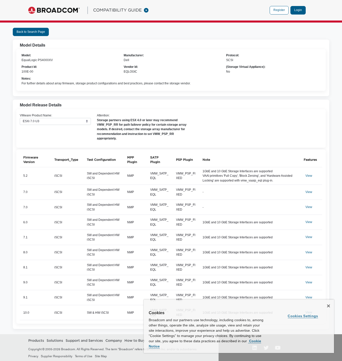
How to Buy (134, 340)
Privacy (33, 356)
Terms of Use (83, 356)
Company (113, 340)
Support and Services (84, 340)
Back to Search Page (31, 32)
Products (36, 340)
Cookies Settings (303, 316)
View (308, 175)
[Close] (328, 305)
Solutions (55, 340)
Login (298, 10)
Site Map (101, 356)
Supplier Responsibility (56, 356)
